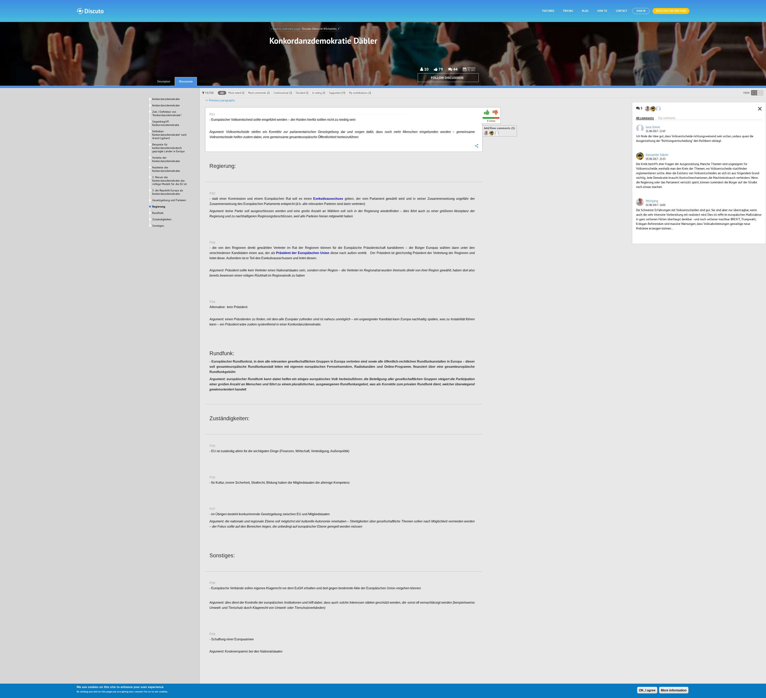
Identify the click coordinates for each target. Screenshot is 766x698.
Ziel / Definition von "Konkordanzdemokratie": (167, 113)
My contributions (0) (360, 93)
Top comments (666, 118)
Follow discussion (447, 77)
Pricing (568, 11)
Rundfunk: (158, 213)
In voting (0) (318, 93)
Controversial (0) (282, 93)
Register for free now (671, 11)
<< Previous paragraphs (220, 100)
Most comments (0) (259, 93)
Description (163, 81)
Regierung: (159, 206)
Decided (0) (302, 93)
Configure (476, 146)
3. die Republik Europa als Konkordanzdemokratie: (167, 192)
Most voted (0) (236, 93)
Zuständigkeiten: (162, 219)
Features (548, 11)
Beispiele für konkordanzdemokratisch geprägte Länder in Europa (168, 148)
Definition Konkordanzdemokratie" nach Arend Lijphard (169, 135)
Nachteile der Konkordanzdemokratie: (166, 169)
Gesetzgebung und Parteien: (169, 200)
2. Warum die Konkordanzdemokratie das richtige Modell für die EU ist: (169, 181)
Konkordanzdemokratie (166, 99)
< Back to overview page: (285, 29)
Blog (585, 11)
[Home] (90, 11)
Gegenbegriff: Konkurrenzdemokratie (165, 123)
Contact (621, 11)
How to (602, 11)
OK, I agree (647, 690)
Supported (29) (337, 93)
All (222, 93)
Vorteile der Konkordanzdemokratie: (166, 159)
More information (674, 690)
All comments (645, 118)
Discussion (186, 81)
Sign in (641, 11)
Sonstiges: (158, 225)
